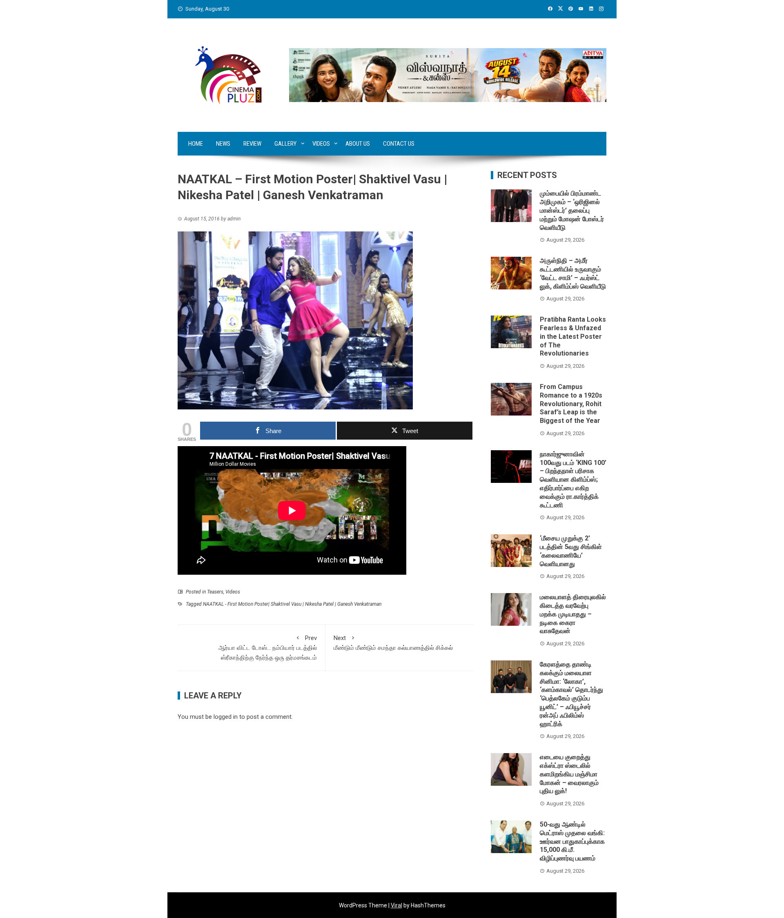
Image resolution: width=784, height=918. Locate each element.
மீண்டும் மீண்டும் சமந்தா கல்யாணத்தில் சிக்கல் (393, 642)
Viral (396, 905)
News (223, 143)
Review (252, 143)
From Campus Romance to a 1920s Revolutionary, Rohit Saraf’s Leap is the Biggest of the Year (571, 404)
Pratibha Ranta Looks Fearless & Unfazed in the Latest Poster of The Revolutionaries (573, 336)
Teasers (215, 592)
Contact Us (398, 143)
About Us (357, 143)
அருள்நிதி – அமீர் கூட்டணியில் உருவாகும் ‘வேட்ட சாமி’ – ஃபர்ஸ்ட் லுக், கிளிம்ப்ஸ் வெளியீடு (573, 273)
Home (195, 143)
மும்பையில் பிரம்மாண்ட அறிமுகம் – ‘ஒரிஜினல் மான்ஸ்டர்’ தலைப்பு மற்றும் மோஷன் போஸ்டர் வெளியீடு (572, 210)
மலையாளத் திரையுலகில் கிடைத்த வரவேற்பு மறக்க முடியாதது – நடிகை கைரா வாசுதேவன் (573, 614)
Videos (321, 143)
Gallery (285, 143)
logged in (226, 716)
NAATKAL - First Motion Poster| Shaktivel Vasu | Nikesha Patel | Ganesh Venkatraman (292, 604)
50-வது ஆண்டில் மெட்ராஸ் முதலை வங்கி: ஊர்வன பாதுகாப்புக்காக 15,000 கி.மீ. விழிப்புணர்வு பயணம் (572, 841)
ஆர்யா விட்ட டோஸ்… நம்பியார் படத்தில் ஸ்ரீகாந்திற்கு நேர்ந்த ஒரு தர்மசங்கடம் (267, 647)
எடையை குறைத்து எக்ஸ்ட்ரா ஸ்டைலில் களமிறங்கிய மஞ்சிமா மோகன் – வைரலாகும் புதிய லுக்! (569, 774)
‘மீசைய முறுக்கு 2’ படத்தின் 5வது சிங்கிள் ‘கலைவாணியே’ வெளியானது (571, 550)
